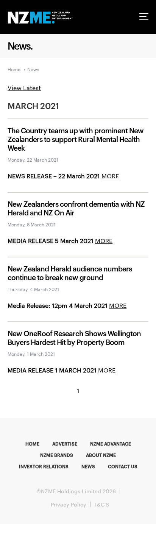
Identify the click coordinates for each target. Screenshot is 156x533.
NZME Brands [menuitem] (56, 454)
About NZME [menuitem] (101, 454)
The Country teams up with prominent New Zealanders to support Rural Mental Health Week (76, 139)
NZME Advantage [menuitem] (110, 443)
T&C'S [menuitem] (101, 504)
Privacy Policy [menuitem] (68, 504)
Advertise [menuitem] (64, 443)
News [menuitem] (88, 466)
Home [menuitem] (32, 443)
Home (14, 68)
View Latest (24, 88)
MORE (110, 176)
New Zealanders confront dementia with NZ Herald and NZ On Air (76, 207)
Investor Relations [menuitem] (44, 466)
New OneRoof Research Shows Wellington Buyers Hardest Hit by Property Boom (74, 337)
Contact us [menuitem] (122, 466)
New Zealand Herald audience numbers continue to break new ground (70, 272)
